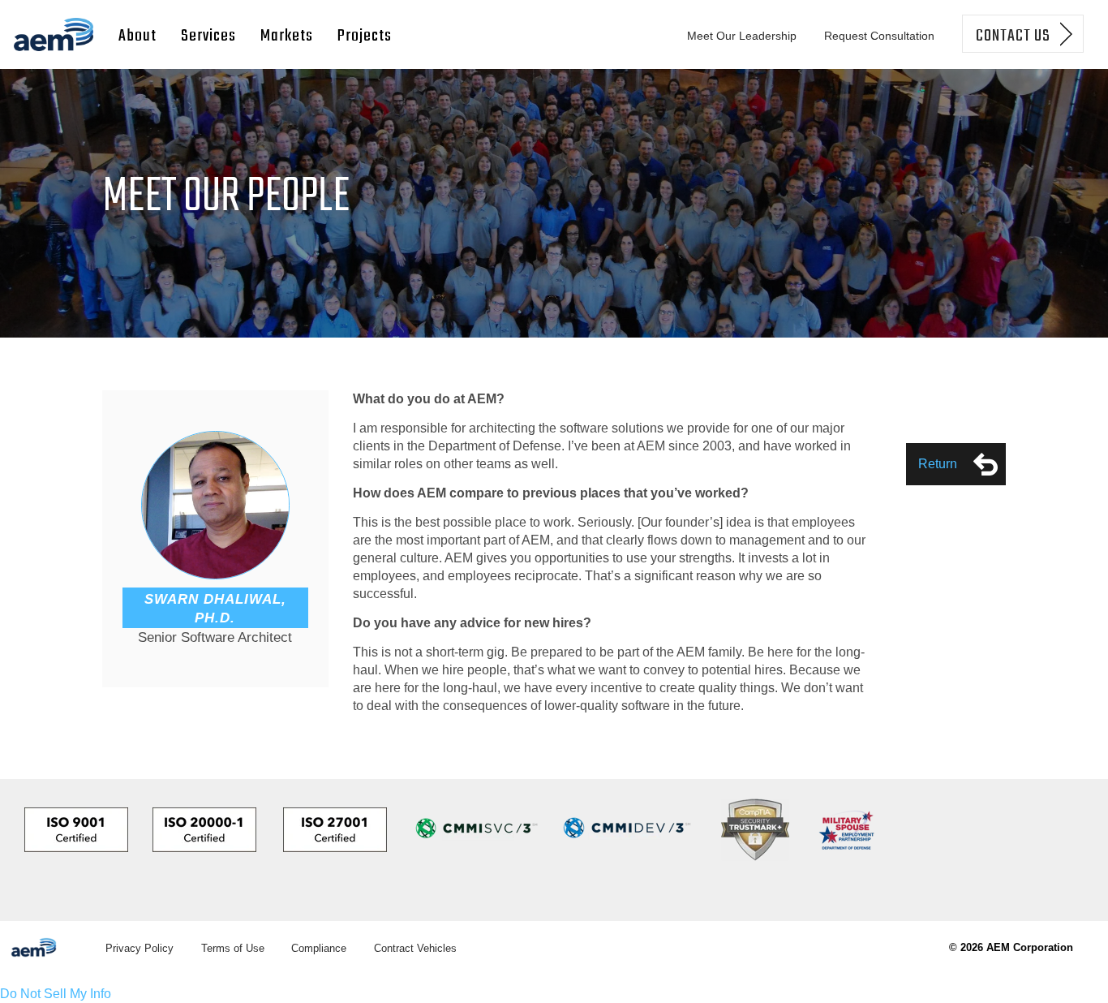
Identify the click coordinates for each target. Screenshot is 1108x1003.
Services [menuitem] (208, 36)
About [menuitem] (137, 36)
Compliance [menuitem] (318, 948)
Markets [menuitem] (286, 36)
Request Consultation (879, 35)
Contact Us (1013, 36)
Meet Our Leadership (742, 35)
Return (937, 464)
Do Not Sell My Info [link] (55, 994)
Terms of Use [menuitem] (232, 948)
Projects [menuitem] (364, 36)
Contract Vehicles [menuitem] (415, 948)
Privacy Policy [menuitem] (139, 948)
